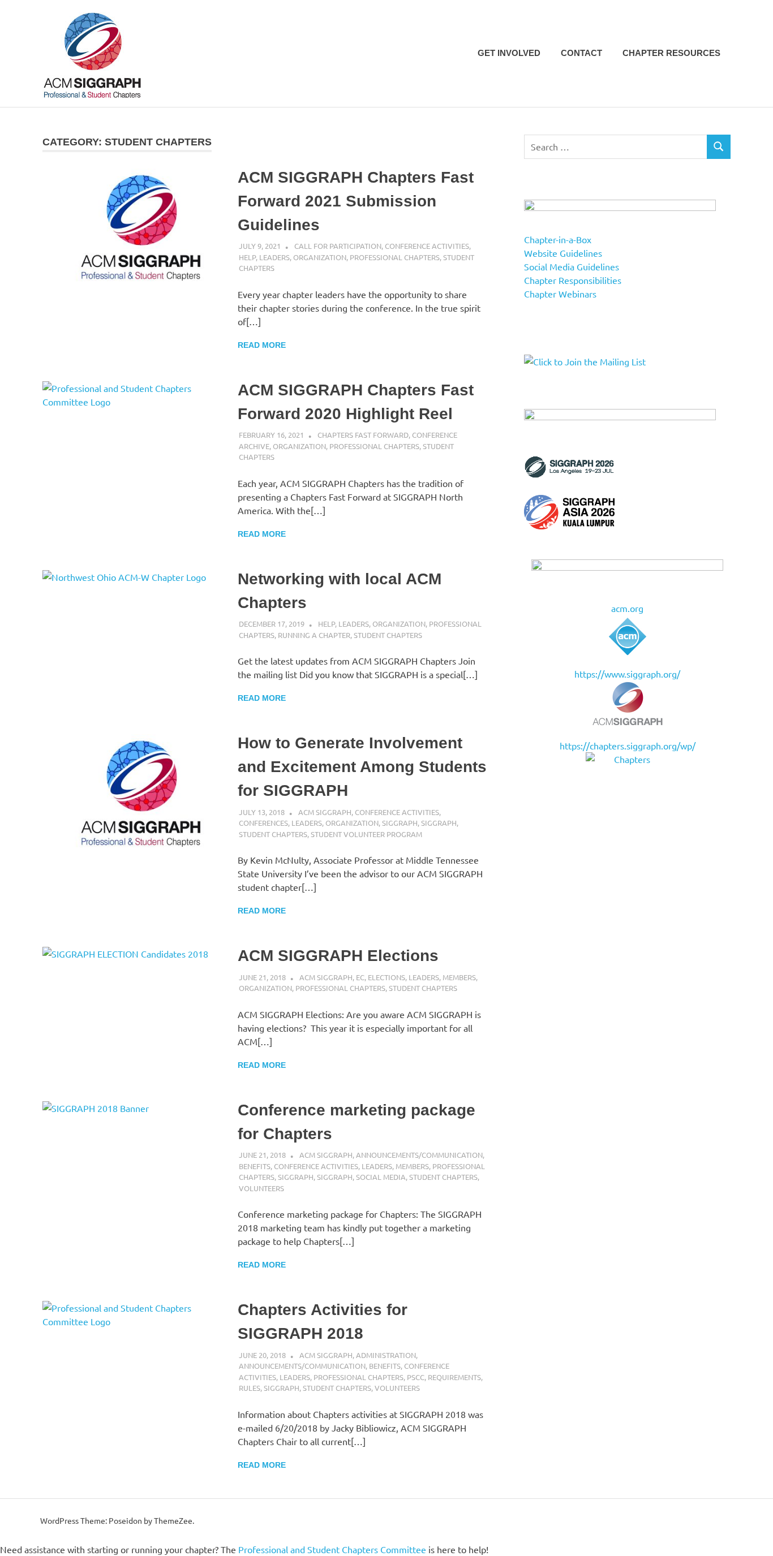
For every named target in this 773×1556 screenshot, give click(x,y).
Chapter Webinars (560, 293)
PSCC (415, 1377)
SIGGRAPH (400, 822)
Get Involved (509, 53)
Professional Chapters (395, 257)
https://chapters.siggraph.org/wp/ (627, 745)
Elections (386, 977)
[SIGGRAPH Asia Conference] (569, 525)
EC (360, 977)
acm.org (627, 608)
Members (459, 977)
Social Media (381, 1177)
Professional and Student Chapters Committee (332, 1549)
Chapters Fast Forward (363, 434)
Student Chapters (388, 635)
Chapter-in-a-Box (557, 239)
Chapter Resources (671, 53)
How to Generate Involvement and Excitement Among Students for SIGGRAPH (362, 766)
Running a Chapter (314, 635)
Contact (581, 53)
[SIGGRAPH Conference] (569, 474)
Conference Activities (427, 246)
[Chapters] (627, 759)
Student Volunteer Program (366, 834)
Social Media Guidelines (571, 266)
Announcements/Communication (419, 1155)
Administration (386, 1355)
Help (247, 257)
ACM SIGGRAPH (324, 812)
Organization (319, 257)
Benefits (254, 1166)
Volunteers (261, 1188)
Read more (262, 345)
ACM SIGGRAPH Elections (338, 955)
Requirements (454, 1377)
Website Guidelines (563, 252)
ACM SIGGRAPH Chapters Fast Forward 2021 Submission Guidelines (356, 201)
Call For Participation (337, 246)
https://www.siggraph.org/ (627, 673)
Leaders (274, 257)
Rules (249, 1388)
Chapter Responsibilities (572, 280)
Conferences (263, 822)
